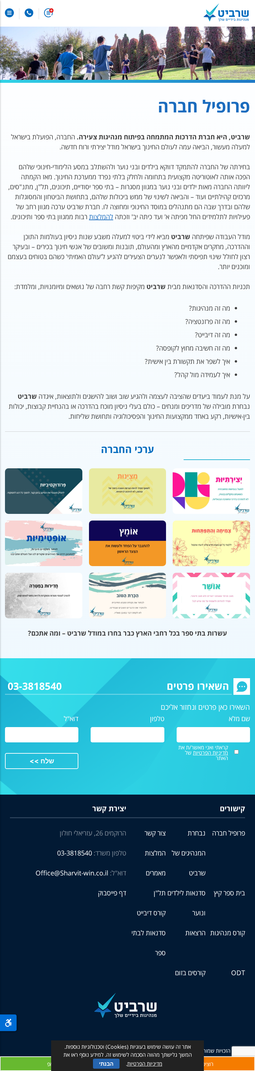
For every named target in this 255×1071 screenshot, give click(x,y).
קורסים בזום (190, 972)
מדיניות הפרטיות (210, 752)
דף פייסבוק (112, 892)
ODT (238, 972)
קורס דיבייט (151, 912)
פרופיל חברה (228, 833)
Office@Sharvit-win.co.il (72, 872)
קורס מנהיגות (227, 932)
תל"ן (160, 892)
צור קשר (155, 833)
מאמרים (156, 872)
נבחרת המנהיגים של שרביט (189, 853)
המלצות (155, 852)
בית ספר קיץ (229, 892)
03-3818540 (35, 686)
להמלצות (101, 216)
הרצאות (195, 932)
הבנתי (106, 1063)
